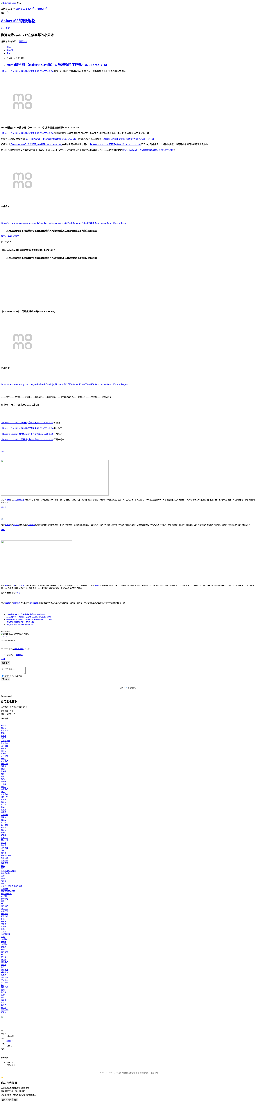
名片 (8, 53)
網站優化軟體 (6, 894)
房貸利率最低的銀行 (10, 236)
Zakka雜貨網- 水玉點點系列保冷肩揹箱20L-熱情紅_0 (26, 614)
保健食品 (4, 838)
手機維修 (4, 972)
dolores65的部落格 (18, 20)
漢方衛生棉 (33, 603)
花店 (3, 904)
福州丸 (3, 787)
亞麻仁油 (4, 840)
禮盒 (18, 593)
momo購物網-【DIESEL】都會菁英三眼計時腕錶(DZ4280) (28, 617)
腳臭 (3, 733)
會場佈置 (4, 911)
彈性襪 (3, 947)
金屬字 (3, 932)
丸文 (13, 586)
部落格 (9, 50)
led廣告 (4, 939)
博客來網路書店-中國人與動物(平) (19, 625)
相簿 (8, 47)
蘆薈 (3, 990)
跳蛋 (3, 967)
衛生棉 (7, 603)
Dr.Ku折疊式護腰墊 (8, 871)
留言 (22, 649)
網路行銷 (4, 983)
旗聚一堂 (4, 764)
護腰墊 (3, 881)
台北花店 (4, 914)
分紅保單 (4, 858)
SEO (2, 901)
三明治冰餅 (5, 741)
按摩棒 (3, 965)
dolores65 (4, 636)
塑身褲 (3, 1008)
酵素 (3, 850)
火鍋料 (3, 784)
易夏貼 (3, 748)
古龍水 (3, 1000)
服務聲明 (154, 1073)
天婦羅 (3, 782)
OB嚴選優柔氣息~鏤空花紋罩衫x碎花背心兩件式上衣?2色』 (29, 619)
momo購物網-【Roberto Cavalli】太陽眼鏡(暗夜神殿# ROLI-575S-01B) (56, 64)
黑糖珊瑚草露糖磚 (8, 891)
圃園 (3, 1003)
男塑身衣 (31, 525)
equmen (16, 525)
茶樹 (3, 995)
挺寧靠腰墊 (5, 873)
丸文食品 (22, 586)
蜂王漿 (3, 843)
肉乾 (3, 776)
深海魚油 (4, 848)
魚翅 (3, 792)
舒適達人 (16, 603)
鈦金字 (3, 942)
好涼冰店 (4, 743)
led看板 (4, 944)
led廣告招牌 (5, 934)
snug (3, 451)
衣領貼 (3, 725)
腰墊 (3, 878)
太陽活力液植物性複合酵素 (11, 886)
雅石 (3, 866)
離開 (15, 1100)
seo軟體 (4, 896)
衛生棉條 (4, 977)
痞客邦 (17, 649)
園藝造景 (4, 861)
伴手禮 (3, 771)
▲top (3, 659)
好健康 (3, 835)
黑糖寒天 (4, 889)
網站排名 (4, 899)
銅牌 (3, 929)
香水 (3, 997)
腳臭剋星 (20, 500)
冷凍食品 (4, 789)
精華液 (3, 992)
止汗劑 (3, 754)
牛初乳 (3, 845)
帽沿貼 (3, 728)
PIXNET (109, 1073)
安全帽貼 (4, 746)
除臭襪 (7, 500)
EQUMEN (4, 1010)
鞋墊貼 (3, 759)
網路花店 (4, 906)
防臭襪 (3, 738)
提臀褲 (3, 1012)
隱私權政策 (144, 1073)
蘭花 (3, 868)
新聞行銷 (4, 987)
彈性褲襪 (4, 952)
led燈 (3, 937)
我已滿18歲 (6, 1100)
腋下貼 (3, 751)
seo (2, 985)
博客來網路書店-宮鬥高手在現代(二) (20, 622)
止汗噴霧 (4, 756)
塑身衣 (3, 507)
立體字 (3, 926)
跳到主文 (5, 28)
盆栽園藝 (4, 863)
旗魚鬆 (97, 586)
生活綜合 (19, 655)
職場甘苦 (23, 41)
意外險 (3, 853)
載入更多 (5, 663)
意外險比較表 (6, 855)
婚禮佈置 (4, 909)
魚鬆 (3, 530)
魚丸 (3, 779)
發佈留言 (5, 679)
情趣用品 (4, 962)
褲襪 (3, 949)
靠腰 (3, 876)
